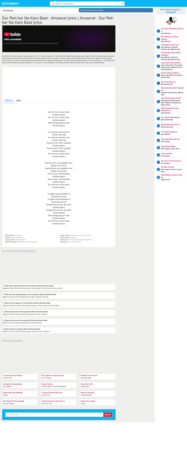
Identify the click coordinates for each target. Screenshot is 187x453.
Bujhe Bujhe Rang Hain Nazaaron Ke (170, 109)
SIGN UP (108, 415)
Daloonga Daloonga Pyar (170, 139)
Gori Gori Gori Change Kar (171, 161)
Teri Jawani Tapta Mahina (170, 117)
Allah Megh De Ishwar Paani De (171, 176)
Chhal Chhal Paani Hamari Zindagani (171, 53)
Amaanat (18, 235)
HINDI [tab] (18, 100)
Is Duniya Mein (166, 153)
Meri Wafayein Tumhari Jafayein (169, 37)
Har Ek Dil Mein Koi (168, 82)
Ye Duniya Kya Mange (169, 132)
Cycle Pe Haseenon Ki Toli (171, 98)
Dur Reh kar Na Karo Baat (92, 10)
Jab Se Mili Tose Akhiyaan (171, 63)
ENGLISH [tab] (9, 100)
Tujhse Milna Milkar (168, 146)
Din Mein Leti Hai (167, 167)
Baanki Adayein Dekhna (170, 73)
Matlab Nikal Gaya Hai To (170, 124)
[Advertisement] (59, 83)
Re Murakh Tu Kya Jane (170, 45)
